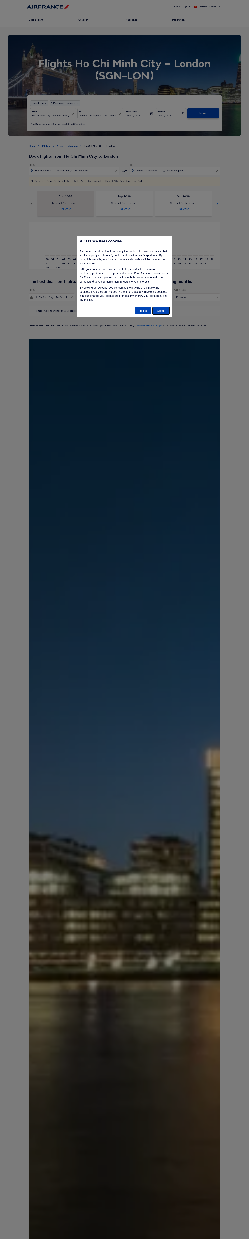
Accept (161, 311)
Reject (143, 311)
